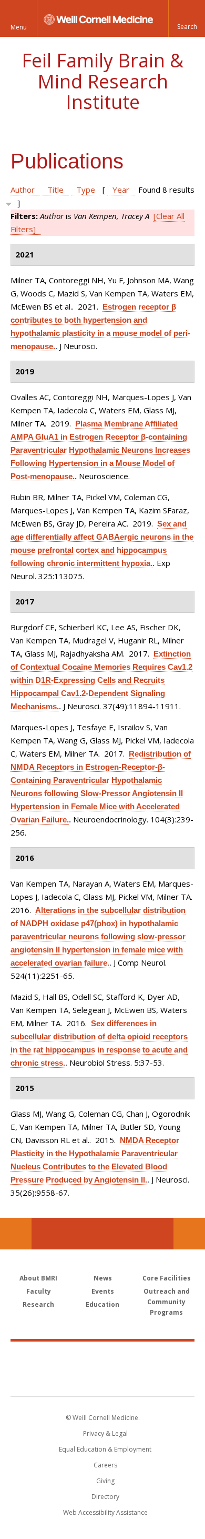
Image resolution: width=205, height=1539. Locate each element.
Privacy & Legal (105, 1433)
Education (102, 1304)
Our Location (16, 1233)
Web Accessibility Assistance (105, 1512)
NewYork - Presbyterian (103, 1379)
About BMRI (38, 1278)
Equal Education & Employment (105, 1449)
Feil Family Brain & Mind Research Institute (102, 81)
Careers (105, 1465)
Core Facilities (166, 1278)
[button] (186, 18)
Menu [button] (19, 27)
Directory (105, 1496)
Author (23, 189)
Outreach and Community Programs (167, 1302)
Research (38, 1304)
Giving (105, 1480)
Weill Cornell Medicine (102, 1357)
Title (55, 189)
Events (102, 1291)
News (103, 1278)
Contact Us (189, 1233)
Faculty (38, 1291)
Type (85, 189)
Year (120, 189)
